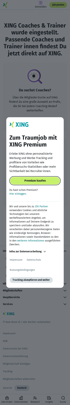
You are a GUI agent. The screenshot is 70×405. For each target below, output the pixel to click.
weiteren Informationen (30, 240)
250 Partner (41, 206)
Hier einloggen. (18, 193)
